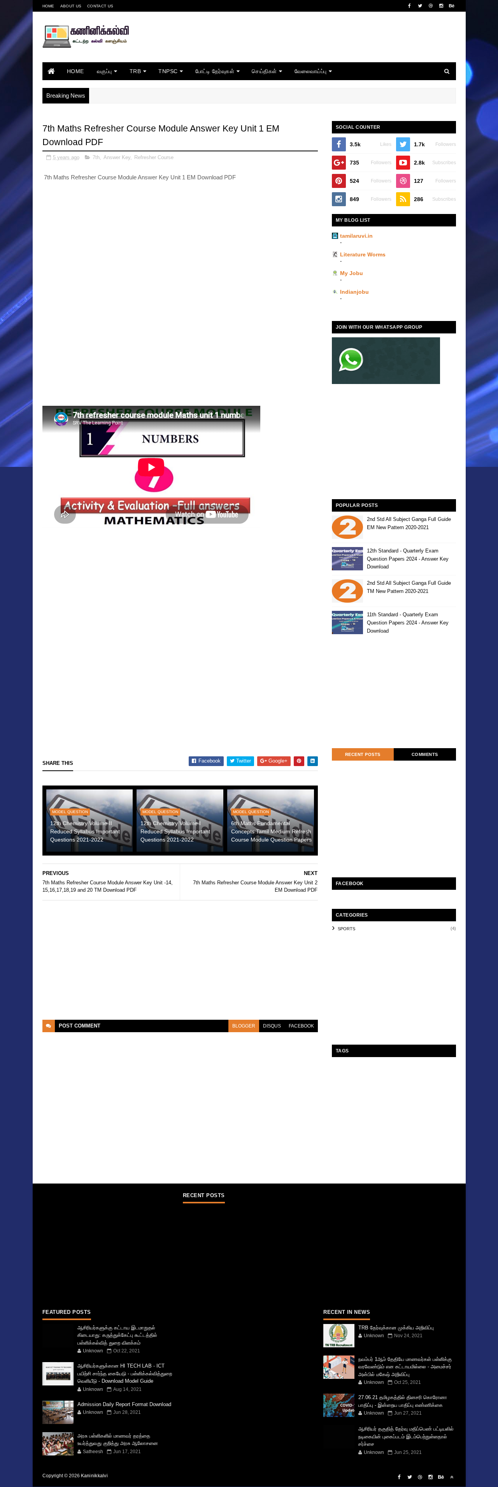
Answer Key (116, 157)
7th (96, 157)
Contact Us (100, 6)
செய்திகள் (264, 71)
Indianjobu (354, 292)
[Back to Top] (451, 1477)
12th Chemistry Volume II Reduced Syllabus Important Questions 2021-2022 (85, 831)
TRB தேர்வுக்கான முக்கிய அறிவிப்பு (396, 1328)
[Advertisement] (314, 47)
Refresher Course (154, 157)
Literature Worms (363, 254)
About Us (70, 6)
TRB (135, 71)
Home (48, 6)
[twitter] (420, 6)
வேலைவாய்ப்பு (311, 71)
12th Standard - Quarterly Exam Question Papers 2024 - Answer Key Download (408, 559)
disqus (272, 1026)
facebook (301, 1026)
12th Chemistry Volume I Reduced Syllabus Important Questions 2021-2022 (175, 831)
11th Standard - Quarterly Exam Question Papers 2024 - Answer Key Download (408, 623)
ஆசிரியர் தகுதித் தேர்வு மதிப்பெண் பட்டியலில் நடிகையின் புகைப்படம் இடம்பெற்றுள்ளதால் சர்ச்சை (406, 1436)
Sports (346, 928)
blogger (243, 1026)
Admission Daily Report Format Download (124, 1404)
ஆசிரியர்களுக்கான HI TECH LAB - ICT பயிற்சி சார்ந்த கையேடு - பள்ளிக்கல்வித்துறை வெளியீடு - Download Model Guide (124, 1373)
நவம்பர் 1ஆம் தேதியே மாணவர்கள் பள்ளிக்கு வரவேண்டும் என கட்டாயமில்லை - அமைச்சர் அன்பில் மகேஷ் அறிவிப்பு (405, 1366)
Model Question (70, 812)
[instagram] (441, 6)
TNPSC (168, 71)
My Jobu (351, 273)
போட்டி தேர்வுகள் (215, 71)
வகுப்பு (104, 71)
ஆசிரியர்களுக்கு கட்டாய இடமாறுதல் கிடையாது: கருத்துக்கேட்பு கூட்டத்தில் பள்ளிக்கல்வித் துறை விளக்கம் (117, 1335)
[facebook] (409, 6)
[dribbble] (430, 6)
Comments (425, 754)
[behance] (451, 6)
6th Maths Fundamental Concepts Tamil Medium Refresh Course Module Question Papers (271, 831)
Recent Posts (363, 754)
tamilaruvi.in (356, 236)
